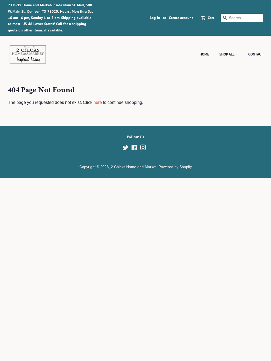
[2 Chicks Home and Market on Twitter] (126, 149)
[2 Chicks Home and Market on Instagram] (143, 149)
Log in (155, 17)
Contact (255, 54)
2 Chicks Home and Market (133, 167)
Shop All (227, 54)
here (97, 102)
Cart (211, 17)
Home (204, 54)
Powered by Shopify (175, 167)
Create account (181, 17)
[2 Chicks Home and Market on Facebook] (134, 149)
